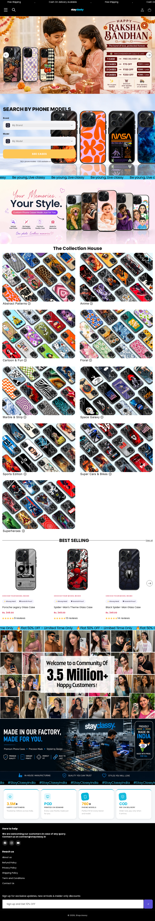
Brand (6, 118)
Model (6, 134)
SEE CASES (39, 153)
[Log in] (142, 10)
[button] (149, 10)
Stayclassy (81, 915)
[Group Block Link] (38, 279)
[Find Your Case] (5, 10)
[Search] (13, 10)
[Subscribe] (148, 904)
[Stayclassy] (77, 10)
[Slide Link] (77, 55)
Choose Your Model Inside (15, 596)
